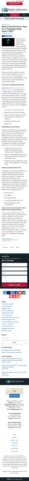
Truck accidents (7, 326)
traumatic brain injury (13, 239)
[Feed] (18, 296)
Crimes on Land (7, 324)
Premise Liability (7, 310)
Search (14, 342)
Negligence (6, 308)
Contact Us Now (14, 285)
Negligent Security (8, 328)
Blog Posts (14, 451)
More (24, 15)
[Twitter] (8, 292)
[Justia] (16, 292)
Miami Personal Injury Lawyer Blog (11, 352)
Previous (5, 247)
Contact (14, 15)
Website (14, 437)
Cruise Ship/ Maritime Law (10, 317)
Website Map (14, 448)
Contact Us (14, 445)
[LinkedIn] (12, 292)
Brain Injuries (8, 238)
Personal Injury (7, 304)
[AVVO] (23, 292)
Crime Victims (7, 315)
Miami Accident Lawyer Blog (14, 10)
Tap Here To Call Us (14, 3)
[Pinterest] (10, 296)
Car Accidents (7, 306)
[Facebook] (5, 292)
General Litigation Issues (10, 322)
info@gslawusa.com (16, 409)
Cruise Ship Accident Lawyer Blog (11, 350)
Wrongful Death (7, 313)
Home (4, 15)
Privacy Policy (14, 440)
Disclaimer (14, 443)
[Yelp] (14, 296)
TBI (5, 239)
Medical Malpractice (8, 319)
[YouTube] (20, 292)
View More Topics (6, 331)
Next (17, 247)
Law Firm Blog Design (14, 479)
